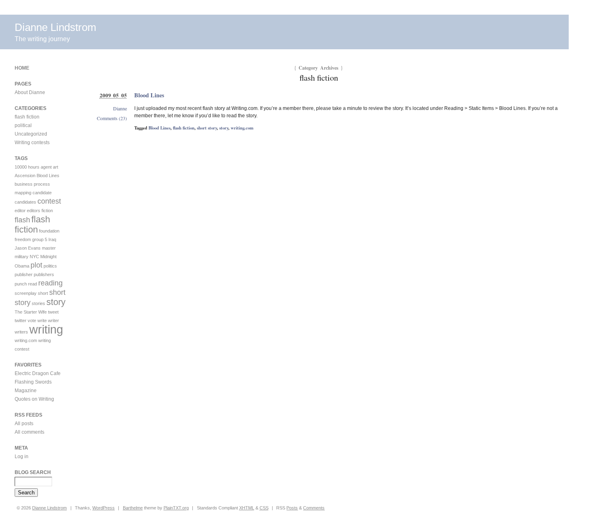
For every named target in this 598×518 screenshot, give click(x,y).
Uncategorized (31, 134)
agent (46, 167)
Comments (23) (112, 118)
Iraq (52, 239)
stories (38, 303)
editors (33, 210)
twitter (20, 320)
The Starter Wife (31, 311)
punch (21, 283)
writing (46, 329)
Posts (292, 507)
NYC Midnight (43, 256)
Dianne (120, 108)
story (223, 128)
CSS (264, 507)
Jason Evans (28, 248)
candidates (25, 202)
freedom (23, 239)
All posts (24, 423)
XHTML (246, 507)
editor (20, 210)
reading (50, 283)
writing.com (242, 128)
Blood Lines (149, 95)
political (23, 125)
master (49, 248)
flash (22, 220)
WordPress (103, 507)
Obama (22, 265)
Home (22, 68)
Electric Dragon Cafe (38, 373)
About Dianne (30, 92)
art (55, 167)
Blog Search (33, 472)
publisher (24, 274)
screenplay (26, 293)
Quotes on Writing (34, 399)
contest (49, 201)
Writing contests (32, 142)
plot (36, 265)
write (42, 320)
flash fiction (183, 128)
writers (21, 331)
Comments (314, 507)
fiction (47, 210)
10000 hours (27, 167)
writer (53, 320)
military (21, 256)
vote (32, 320)
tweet (53, 311)
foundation (49, 230)
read (32, 283)
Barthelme (133, 507)
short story (207, 128)
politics (50, 265)
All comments (29, 432)
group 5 (39, 239)
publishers (44, 274)
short (43, 293)
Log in (21, 456)
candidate (42, 192)
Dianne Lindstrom (55, 27)
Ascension (25, 175)
